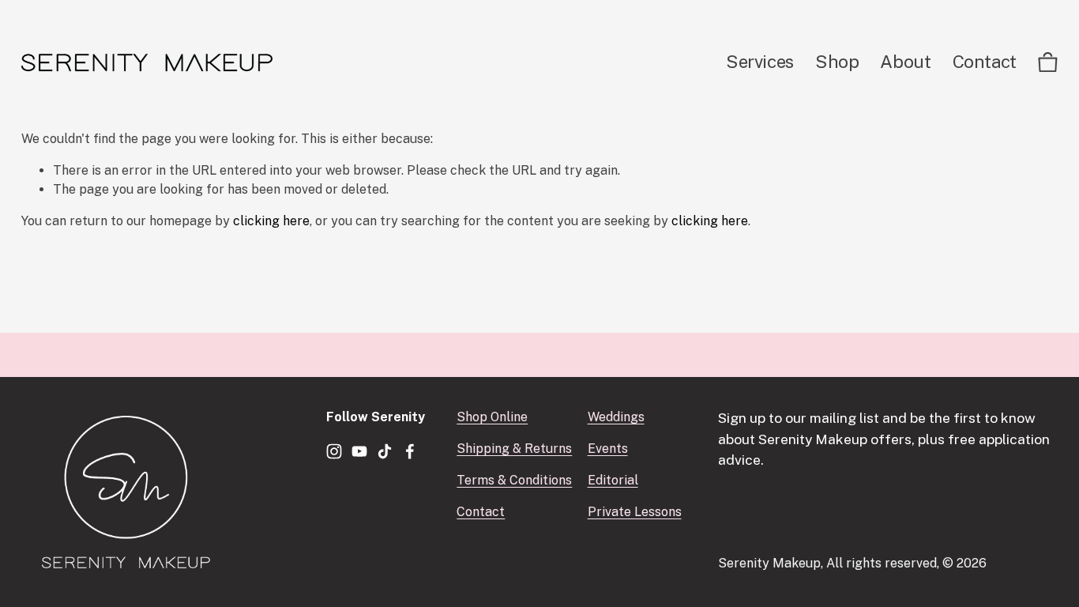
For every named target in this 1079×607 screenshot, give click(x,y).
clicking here (271, 220)
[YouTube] (359, 451)
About (905, 61)
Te (464, 480)
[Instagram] (334, 451)
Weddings (616, 416)
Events (608, 448)
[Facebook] (410, 451)
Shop (837, 61)
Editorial (613, 480)
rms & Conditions (522, 480)
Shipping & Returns (514, 448)
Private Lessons (635, 511)
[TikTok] (385, 451)
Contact (985, 61)
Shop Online (492, 416)
